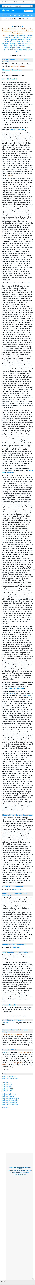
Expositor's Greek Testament (13, 1020)
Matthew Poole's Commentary (14, 944)
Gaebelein (8, 42)
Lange (15, 46)
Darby (29, 37)
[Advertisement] (19, 1142)
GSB (14, 42)
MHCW (6, 48)
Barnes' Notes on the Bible (12, 886)
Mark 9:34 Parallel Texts (10, 1078)
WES (30, 50)
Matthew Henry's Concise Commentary (17, 815)
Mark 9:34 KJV (7, 1091)
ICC (26, 44)
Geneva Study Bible (10, 1005)
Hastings (12, 44)
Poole (28, 48)
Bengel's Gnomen (9, 1050)
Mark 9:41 (12, 688)
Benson (29, 35)
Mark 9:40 (9, 472)
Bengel (22, 35)
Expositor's (13, 40)
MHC (28, 46)
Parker (18, 48)
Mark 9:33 (5, 79)
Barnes (16, 35)
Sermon (10, 50)
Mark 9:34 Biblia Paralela (10, 1098)
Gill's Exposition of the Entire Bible (15, 952)
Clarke (23, 37)
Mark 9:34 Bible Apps (9, 1094)
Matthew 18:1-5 (18, 889)
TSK (17, 52)
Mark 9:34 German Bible (10, 1104)
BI (4, 37)
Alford (11, 35)
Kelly (5, 46)
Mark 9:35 (21, 130)
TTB (20, 50)
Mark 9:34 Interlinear (9, 1076)
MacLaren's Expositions (11, 70)
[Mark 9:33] (2, 573)
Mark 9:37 (11, 693)
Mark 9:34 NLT (7, 1085)
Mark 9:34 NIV (6, 1083)
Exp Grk (27, 40)
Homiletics (20, 44)
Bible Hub (5, 1107)
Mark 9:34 (16, 947)
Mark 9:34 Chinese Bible (10, 1100)
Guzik (28, 42)
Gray (22, 42)
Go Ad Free (3, 1281)
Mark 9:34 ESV (7, 1087)
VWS (25, 50)
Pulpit (4, 50)
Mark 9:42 (13, 79)
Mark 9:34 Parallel (8, 1096)
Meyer (12, 48)
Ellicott (6, 40)
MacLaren (22, 46)
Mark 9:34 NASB (7, 1089)
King (10, 46)
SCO (16, 50)
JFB (30, 44)
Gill (18, 42)
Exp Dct (21, 40)
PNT (23, 48)
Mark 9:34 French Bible (10, 1102)
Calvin (8, 37)
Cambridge (15, 37)
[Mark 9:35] (33, 573)
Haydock (5, 44)
